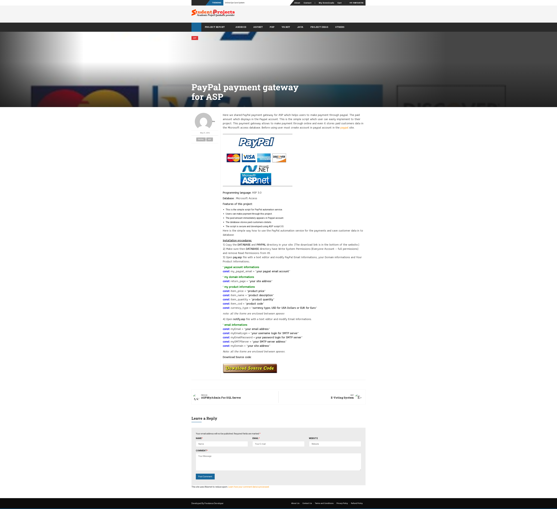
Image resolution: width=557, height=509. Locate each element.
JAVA (300, 27)
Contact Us (307, 503)
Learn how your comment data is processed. (248, 487)
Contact (308, 2)
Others (339, 27)
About (297, 2)
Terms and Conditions (324, 503)
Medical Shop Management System (240, 3)
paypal (344, 127)
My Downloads (326, 2)
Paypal (201, 139)
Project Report (215, 27)
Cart (339, 2)
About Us (295, 503)
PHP (272, 27)
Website (313, 438)
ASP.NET (258, 27)
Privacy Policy (342, 503)
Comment (202, 450)
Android (240, 27)
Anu (213, 121)
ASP (194, 38)
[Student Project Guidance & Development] (196, 27)
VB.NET (286, 27)
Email (256, 438)
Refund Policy (357, 503)
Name (199, 438)
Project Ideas (319, 27)
